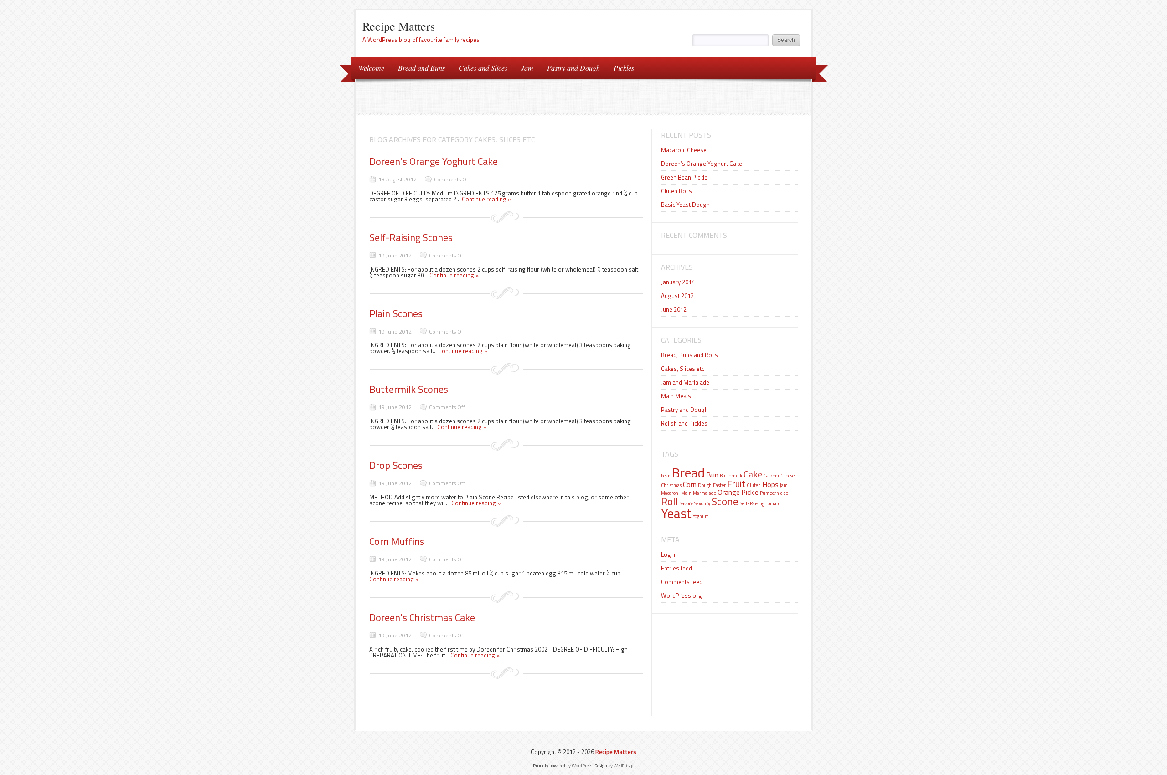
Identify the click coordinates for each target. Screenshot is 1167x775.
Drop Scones (396, 465)
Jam (527, 67)
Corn (690, 484)
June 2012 (674, 309)
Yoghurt (700, 516)
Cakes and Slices (483, 67)
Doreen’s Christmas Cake (422, 617)
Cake (753, 474)
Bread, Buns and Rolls (689, 354)
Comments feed (681, 581)
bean (666, 475)
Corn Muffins (396, 541)
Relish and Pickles (684, 423)
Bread (688, 472)
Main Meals (676, 395)
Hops (770, 484)
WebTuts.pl (624, 765)
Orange (729, 492)
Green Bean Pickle (684, 177)
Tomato (773, 503)
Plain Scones (396, 313)
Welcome (371, 67)
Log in (669, 554)
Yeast (676, 513)
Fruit (736, 484)
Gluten (754, 485)
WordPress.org (681, 595)
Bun (712, 474)
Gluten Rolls (676, 190)
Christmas (671, 485)
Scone (725, 501)
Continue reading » (486, 199)
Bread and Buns (421, 67)
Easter (719, 485)
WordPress (582, 765)
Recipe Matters (398, 26)
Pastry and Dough (573, 67)
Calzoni (771, 475)
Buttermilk (731, 475)
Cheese (787, 475)
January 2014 (678, 282)
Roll (669, 501)
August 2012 (677, 295)
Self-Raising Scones (411, 237)
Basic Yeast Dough (685, 204)
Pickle (750, 492)
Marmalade (704, 493)
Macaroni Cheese (684, 149)
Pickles (624, 67)
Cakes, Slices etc (682, 368)
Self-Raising (752, 503)
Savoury (702, 503)
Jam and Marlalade (685, 382)
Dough (705, 485)
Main (686, 493)
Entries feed (676, 568)
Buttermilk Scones (408, 389)
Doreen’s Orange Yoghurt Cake (433, 161)
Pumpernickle (774, 493)
